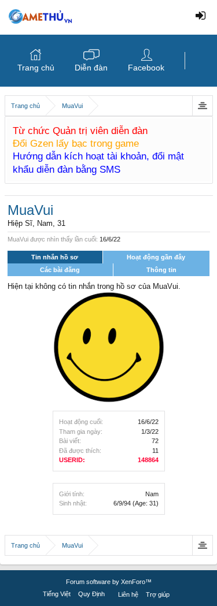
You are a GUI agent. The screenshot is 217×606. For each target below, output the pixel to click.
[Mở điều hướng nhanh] (202, 106)
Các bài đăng (60, 269)
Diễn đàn (91, 67)
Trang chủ (35, 67)
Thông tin (161, 269)
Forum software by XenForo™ (109, 581)
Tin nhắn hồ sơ (54, 257)
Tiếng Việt (57, 593)
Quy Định (91, 593)
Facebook (146, 67)
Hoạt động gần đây (156, 257)
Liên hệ (128, 594)
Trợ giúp (158, 594)
